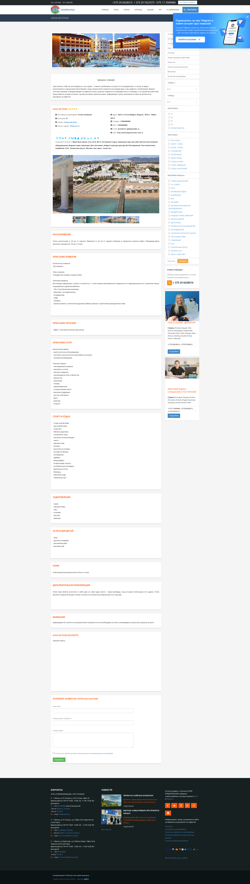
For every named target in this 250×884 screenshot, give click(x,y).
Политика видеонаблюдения (176, 841)
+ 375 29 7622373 (144, 2)
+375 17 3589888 (166, 2)
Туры (116, 9)
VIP (160, 9)
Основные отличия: (63, 142)
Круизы (138, 9)
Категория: (61, 118)
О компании (173, 9)
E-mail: (114, 129)
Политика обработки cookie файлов (179, 832)
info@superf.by (64, 814)
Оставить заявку (187, 2)
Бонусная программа (177, 76)
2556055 (62, 830)
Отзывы (171, 53)
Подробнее (173, 351)
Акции (150, 9)
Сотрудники (173, 43)
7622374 (69, 833)
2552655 (69, 830)
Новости (171, 62)
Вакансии (172, 72)
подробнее (128, 806)
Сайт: (114, 133)
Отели (127, 9)
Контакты (192, 9)
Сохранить (59, 760)
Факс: (114, 125)
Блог (170, 48)
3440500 (62, 851)
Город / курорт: (63, 126)
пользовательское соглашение (101, 753)
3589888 (62, 806)
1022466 (66, 808)
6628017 (62, 833)
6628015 (59, 808)
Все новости (106, 829)
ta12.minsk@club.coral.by (68, 835)
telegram (170, 799)
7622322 (76, 833)
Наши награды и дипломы (179, 58)
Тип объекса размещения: (67, 115)
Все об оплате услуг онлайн (176, 858)
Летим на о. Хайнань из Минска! (138, 795)
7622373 (59, 811)
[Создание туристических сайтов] (82, 879)
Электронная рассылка (178, 67)
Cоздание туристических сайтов (64, 879)
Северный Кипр (70, 122)
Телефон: (116, 121)
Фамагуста (75, 126)
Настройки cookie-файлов (175, 829)
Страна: (60, 122)
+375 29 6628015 (122, 2)
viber (196, 796)
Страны (105, 9)
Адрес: (115, 115)
